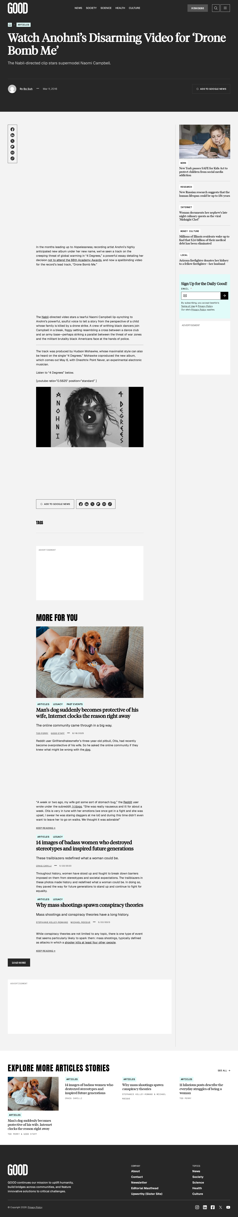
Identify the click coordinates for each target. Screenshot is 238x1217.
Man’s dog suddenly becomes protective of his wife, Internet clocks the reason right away (87, 713)
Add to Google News (213, 88)
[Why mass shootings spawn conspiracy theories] (147, 1088)
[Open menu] (225, 8)
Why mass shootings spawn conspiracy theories (89, 905)
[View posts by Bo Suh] (12, 89)
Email (186, 288)
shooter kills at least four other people (90, 942)
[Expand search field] (216, 8)
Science (106, 8)
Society (91, 8)
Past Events (75, 704)
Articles (23, 24)
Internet (186, 207)
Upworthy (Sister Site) (146, 1194)
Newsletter (139, 1182)
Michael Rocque (80, 922)
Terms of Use (188, 306)
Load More (19, 962)
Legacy (58, 704)
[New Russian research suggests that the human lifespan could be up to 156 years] (204, 189)
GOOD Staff (58, 733)
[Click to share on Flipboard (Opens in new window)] (12, 147)
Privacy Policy (205, 306)
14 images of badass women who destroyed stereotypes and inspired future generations (85, 845)
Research (186, 186)
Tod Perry (42, 733)
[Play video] (89, 417)
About (135, 1171)
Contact (137, 1177)
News (78, 8)
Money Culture (190, 231)
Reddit (127, 802)
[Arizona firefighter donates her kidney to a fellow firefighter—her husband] (204, 257)
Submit (225, 296)
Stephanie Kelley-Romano (52, 922)
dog (87, 749)
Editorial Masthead (144, 1188)
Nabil (45, 317)
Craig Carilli (44, 866)
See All (222, 1070)
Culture (134, 8)
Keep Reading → (46, 828)
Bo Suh (28, 89)
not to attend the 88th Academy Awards (75, 260)
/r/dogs (77, 806)
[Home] (10, 25)
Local (184, 255)
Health (120, 8)
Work (183, 163)
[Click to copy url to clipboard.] (12, 158)
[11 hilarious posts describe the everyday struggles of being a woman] (205, 1088)
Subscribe (197, 8)
